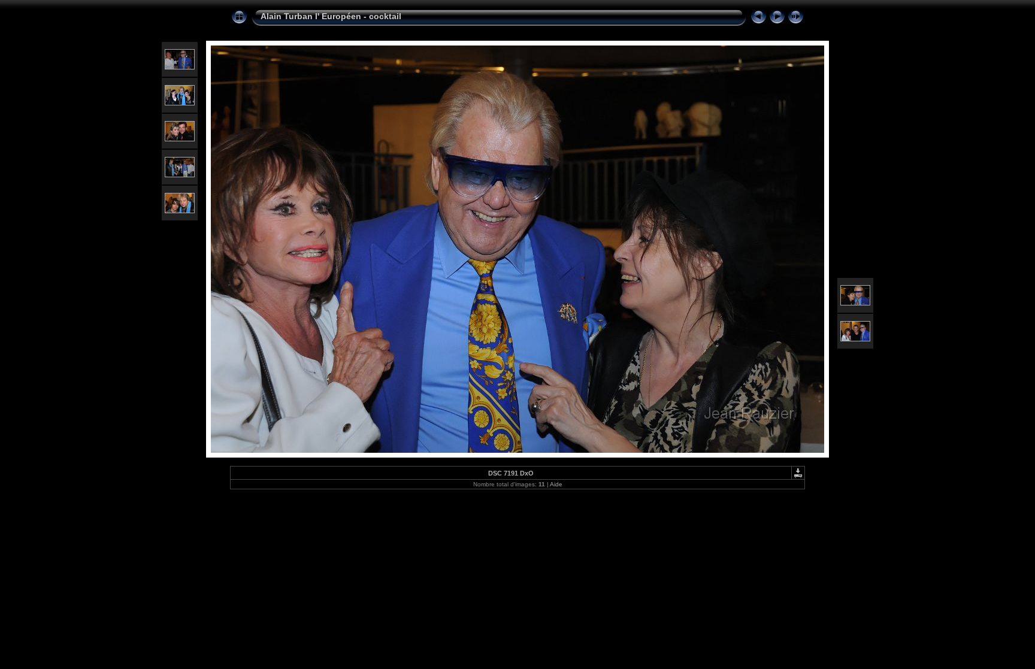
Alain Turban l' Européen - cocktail (331, 16)
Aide (556, 484)
